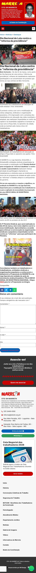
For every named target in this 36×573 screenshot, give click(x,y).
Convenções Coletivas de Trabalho (15, 493)
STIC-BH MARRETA (9, 7)
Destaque (17, 35)
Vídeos (5, 535)
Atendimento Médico (10, 515)
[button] (2, 28)
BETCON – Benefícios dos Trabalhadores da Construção (17, 504)
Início (2, 35)
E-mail (3, 334)
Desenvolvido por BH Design (17, 567)
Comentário (4, 304)
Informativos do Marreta (12, 540)
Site (1, 342)
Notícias (9, 35)
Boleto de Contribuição (11, 550)
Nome (2, 327)
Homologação (8, 510)
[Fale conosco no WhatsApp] (31, 568)
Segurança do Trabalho (11, 498)
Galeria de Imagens (10, 530)
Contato (6, 545)
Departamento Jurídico (11, 520)
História (6, 488)
